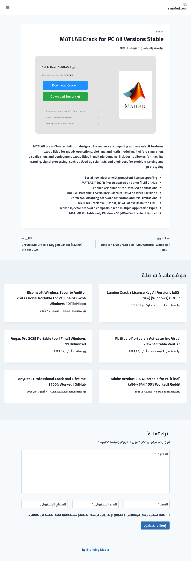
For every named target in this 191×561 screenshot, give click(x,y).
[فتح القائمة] (7, 7)
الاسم (162, 504)
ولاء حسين (147, 47)
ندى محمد (69, 310)
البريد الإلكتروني (104, 504)
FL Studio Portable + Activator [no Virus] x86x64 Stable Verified (148, 341)
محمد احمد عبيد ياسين (62, 391)
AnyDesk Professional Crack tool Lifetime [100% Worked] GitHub (52, 381)
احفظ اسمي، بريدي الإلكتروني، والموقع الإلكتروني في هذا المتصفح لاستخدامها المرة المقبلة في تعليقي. (96, 515)
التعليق (161, 454)
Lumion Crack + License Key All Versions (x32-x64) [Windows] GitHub (144, 295)
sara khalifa (163, 391)
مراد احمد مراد (162, 305)
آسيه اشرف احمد (160, 351)
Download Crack (63, 85)
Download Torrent (63, 96)
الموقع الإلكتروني (53, 504)
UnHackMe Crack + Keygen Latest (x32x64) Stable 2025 (51, 244)
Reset (160, 31)
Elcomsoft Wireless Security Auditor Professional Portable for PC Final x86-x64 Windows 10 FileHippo (51, 298)
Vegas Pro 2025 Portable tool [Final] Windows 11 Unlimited (48, 341)
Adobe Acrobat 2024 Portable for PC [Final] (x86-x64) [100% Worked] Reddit (146, 381)
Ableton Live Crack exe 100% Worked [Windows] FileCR (135, 244)
